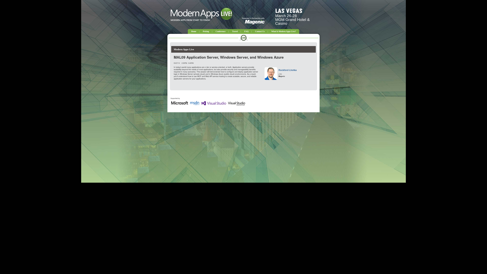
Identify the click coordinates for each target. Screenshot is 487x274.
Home (193, 31)
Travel (235, 31)
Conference (220, 31)
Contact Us (260, 31)
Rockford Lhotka (288, 70)
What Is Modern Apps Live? (283, 31)
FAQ (246, 31)
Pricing (206, 31)
